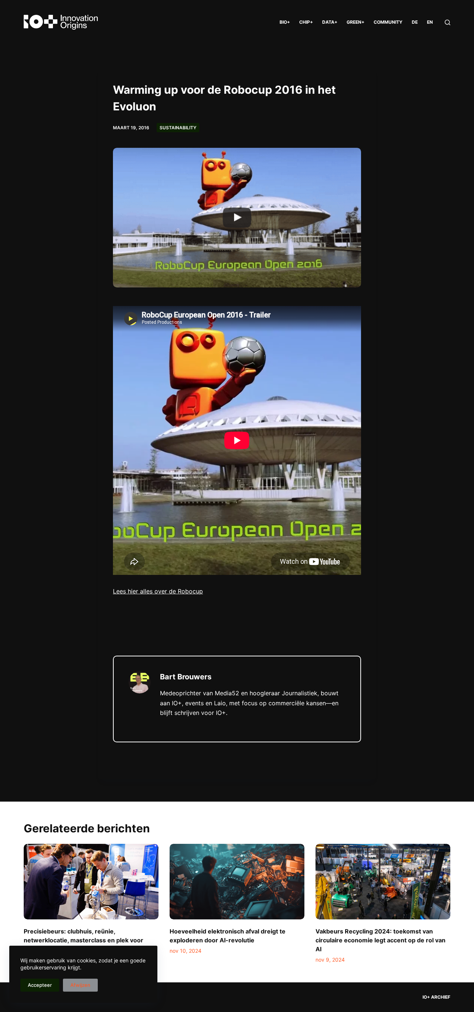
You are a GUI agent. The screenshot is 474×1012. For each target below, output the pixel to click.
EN (430, 22)
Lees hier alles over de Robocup (158, 591)
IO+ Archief (436, 997)
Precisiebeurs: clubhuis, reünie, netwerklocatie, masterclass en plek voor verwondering (83, 940)
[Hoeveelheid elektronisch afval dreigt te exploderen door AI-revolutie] (237, 882)
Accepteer (40, 985)
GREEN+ (355, 22)
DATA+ (329, 22)
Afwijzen (80, 985)
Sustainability (178, 127)
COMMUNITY (388, 22)
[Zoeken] (447, 22)
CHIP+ (306, 22)
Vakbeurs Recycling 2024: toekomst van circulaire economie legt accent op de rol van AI (380, 940)
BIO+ (285, 22)
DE (415, 22)
